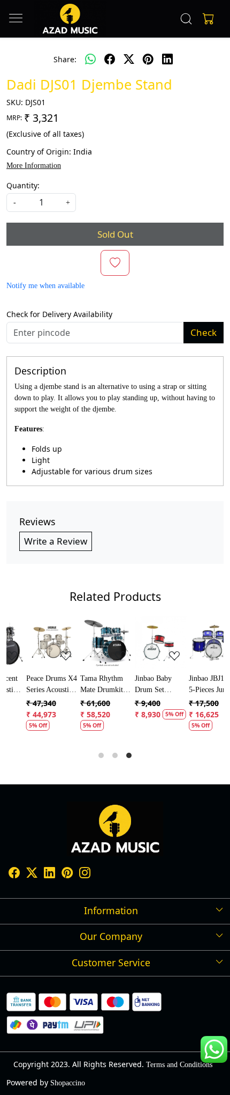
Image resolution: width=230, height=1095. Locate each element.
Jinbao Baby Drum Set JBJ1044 (136, 684)
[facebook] (109, 59)
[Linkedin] (49, 874)
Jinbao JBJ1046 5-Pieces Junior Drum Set (195, 684)
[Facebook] (14, 874)
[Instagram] (85, 874)
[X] (32, 874)
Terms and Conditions (179, 1065)
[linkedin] (167, 59)
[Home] (70, 19)
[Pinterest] (67, 874)
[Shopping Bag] (206, 18)
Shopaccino (67, 1083)
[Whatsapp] (90, 59)
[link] (186, 19)
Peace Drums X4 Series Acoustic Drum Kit (35, 684)
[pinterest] (148, 59)
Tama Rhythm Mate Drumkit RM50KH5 (85, 684)
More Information (33, 165)
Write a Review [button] (55, 541)
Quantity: (23, 185)
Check (203, 332)
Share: (64, 59)
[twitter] (129, 59)
